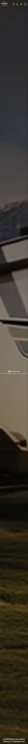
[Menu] (25, 4)
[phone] (17, 4)
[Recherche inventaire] (13, 4)
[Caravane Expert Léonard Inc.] (4, 4)
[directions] (21, 4)
